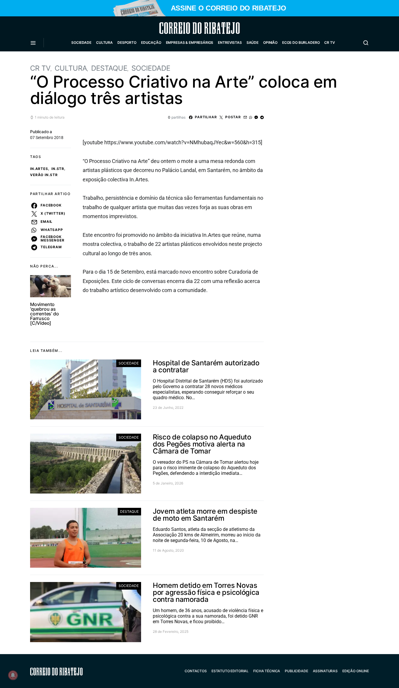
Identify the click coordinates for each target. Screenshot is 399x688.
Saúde (253, 42)
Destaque (109, 68)
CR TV (329, 42)
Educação (151, 42)
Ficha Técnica (266, 671)
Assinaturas (325, 671)
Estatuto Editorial (230, 671)
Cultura (104, 42)
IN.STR (57, 169)
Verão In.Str (44, 175)
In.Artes (39, 169)
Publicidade (296, 671)
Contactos (196, 671)
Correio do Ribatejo (185, 28)
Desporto (126, 42)
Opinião (270, 42)
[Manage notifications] (13, 675)
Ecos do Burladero (301, 42)
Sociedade (81, 42)
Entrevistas (230, 42)
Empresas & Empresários (190, 42)
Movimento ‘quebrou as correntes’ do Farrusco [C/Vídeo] (44, 313)
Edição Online (355, 671)
